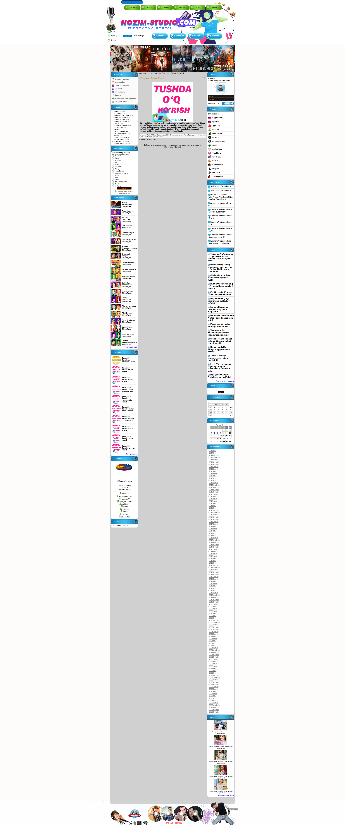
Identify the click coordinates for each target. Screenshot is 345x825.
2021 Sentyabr (214, 650)
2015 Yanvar (213, 467)
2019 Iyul (212, 590)
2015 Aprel (213, 474)
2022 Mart (213, 664)
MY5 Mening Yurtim (121, 182)
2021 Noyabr (214, 655)
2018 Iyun (212, 561)
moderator (179, 135)
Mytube (161, 36)
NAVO (117, 164)
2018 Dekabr (214, 574)
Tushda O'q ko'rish (145, 136)
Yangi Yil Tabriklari (121, 131)
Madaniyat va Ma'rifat (121, 173)
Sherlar (117, 123)
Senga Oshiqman (120, 133)
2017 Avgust (213, 538)
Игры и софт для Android (124, 98)
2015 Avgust (213, 483)
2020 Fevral (213, 607)
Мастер (182, 7)
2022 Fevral (213, 662)
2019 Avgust (213, 593)
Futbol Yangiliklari (120, 125)
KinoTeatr (118, 166)
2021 (148, 73)
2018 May (212, 558)
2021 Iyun (212, 643)
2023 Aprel (213, 694)
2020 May (212, 613)
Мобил (214, 7)
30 (227, 441)
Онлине (166, 7)
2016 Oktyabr (214, 515)
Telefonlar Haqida (120, 121)
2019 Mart (213, 581)
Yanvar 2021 (220, 425)
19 (214, 439)
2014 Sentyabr (214, 458)
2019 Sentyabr (214, 595)
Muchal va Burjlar (120, 143)
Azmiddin (125, 509)
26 (214, 441)
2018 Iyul (212, 563)
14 (221, 436)
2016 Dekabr (214, 519)
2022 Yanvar (213, 659)
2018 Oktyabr (214, 570)
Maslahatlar (118, 127)
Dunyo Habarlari (120, 117)
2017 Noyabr (214, 545)
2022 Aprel (213, 666)
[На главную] (132, 22)
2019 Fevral (213, 579)
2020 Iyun (212, 616)
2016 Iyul (212, 508)
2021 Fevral (213, 634)
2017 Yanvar (213, 522)
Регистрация (139, 36)
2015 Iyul (212, 480)
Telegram (215, 36)
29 (224, 441)
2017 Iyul (212, 535)
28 (221, 441)
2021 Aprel (213, 639)
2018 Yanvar (213, 549)
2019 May (212, 586)
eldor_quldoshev (125, 501)
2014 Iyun (212, 451)
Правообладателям (121, 525)
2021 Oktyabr (214, 652)
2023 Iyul (212, 700)
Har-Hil (116, 111)
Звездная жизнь (120, 102)
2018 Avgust (213, 565)
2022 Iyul (212, 673)
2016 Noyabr (214, 517)
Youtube (197, 36)
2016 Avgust (213, 510)
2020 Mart (213, 609)
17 (230, 436)
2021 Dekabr (214, 657)
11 (211, 436)
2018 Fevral (213, 552)
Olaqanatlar (125, 517)
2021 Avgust (213, 648)
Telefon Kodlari (119, 119)
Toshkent (118, 160)
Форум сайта (119, 82)
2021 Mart (213, 636)
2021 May (212, 641)
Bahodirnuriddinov (125, 496)
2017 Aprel (213, 529)
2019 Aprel (213, 584)
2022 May (212, 668)
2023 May (212, 696)
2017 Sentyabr (214, 540)
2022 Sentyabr (214, 678)
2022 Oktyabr (214, 680)
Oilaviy (117, 169)
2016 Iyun (212, 506)
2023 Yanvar (213, 687)
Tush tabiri (191, 135)
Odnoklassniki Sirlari (121, 115)
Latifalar (117, 129)
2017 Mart (213, 526)
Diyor (116, 177)
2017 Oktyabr (214, 542)
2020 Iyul (212, 618)
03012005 (125, 514)
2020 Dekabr (214, 629)
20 (218, 439)
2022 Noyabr (214, 682)
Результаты (119, 191)
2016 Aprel (213, 501)
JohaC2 (125, 512)
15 (224, 436)
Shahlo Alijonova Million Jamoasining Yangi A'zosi (220, 732)
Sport (116, 162)
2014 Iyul (212, 453)
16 (227, 436)
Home (113, 40)
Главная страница (121, 79)
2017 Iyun (212, 533)
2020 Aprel (213, 611)
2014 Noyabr (214, 462)
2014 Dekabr (214, 464)
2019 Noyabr (214, 600)
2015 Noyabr (214, 490)
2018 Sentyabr (214, 568)
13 (218, 436)
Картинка (118, 89)
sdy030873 (125, 504)
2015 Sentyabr (214, 485)
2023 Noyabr (214, 710)
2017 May (212, 531)
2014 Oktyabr (214, 460)
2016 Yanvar (213, 494)
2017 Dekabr (214, 547)
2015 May (212, 476)
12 (214, 436)
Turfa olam (118, 113)
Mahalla (117, 184)
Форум (149, 7)
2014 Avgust (213, 455)
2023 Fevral (213, 689)
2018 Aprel (213, 556)
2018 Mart (213, 554)
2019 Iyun (212, 588)
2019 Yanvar (213, 577)
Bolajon (117, 179)
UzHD (117, 175)
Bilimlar (117, 135)
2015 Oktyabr (214, 487)
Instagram (180, 36)
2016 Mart (213, 499)
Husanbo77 (125, 499)
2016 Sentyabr (214, 513)
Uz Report (118, 186)
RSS (113, 31)
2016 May (212, 503)
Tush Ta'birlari (119, 141)
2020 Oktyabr (214, 625)
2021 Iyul (212, 645)
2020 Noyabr (214, 627)
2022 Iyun (212, 671)
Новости (118, 95)
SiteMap (114, 36)
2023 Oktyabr (214, 707)
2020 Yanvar (213, 604)
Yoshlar (117, 158)
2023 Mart (213, 691)
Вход (127, 36)
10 (230, 433)
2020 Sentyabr (214, 623)
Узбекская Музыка (121, 85)
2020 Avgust (213, 620)
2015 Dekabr (214, 492)
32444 (125, 507)
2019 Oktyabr (214, 597)
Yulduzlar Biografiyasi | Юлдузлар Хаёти (121, 138)
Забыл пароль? (214, 103)
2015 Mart (213, 471)
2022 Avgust (213, 675)
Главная (133, 7)
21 (221, 439)
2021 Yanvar (213, 632)
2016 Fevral (213, 497)
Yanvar (154, 73)
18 (211, 439)
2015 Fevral (213, 469)
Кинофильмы (120, 92)
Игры (198, 7)
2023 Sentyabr (214, 705)
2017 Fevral (213, 524)
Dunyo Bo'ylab (119, 171)
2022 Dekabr (214, 684)
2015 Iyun (212, 478)
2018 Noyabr (214, 572)
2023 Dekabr (214, 712)
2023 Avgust (213, 703)
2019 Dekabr (214, 602)
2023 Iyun (212, 698)
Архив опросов (128, 191)
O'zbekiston (118, 156)
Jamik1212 (125, 494)
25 (211, 441)
